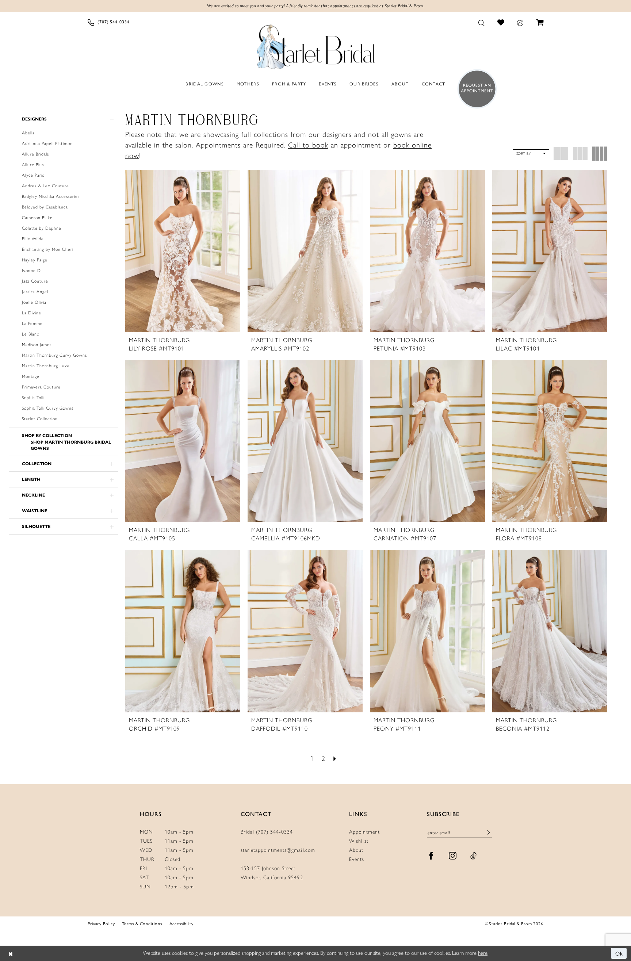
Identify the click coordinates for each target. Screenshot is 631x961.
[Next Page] (335, 759)
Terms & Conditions (142, 923)
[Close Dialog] (10, 953)
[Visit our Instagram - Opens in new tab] (452, 855)
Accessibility (181, 923)
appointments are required (354, 5)
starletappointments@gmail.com (278, 850)
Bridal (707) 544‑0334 (267, 832)
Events (356, 859)
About (356, 850)
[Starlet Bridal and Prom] (315, 45)
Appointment (364, 832)
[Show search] (481, 22)
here (482, 953)
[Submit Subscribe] (488, 832)
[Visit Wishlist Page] (501, 22)
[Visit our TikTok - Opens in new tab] (473, 855)
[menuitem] (108, 22)
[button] (520, 22)
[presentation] (182, 251)
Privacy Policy (101, 923)
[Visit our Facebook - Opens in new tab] (431, 855)
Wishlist (358, 841)
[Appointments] (474, 89)
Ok (619, 953)
